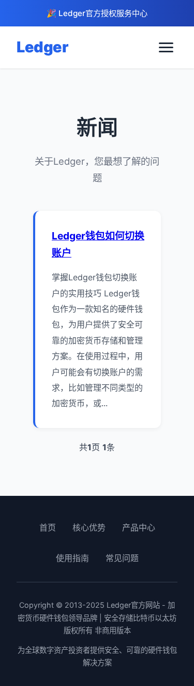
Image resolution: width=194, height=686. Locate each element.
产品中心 (138, 527)
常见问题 (122, 558)
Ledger (42, 47)
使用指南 (72, 558)
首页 (47, 527)
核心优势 (89, 527)
